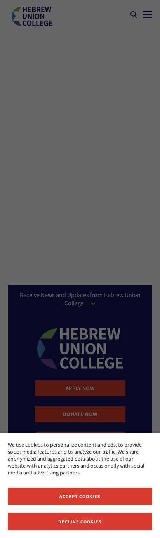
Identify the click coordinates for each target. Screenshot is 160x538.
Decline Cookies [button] (80, 521)
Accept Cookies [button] (80, 496)
